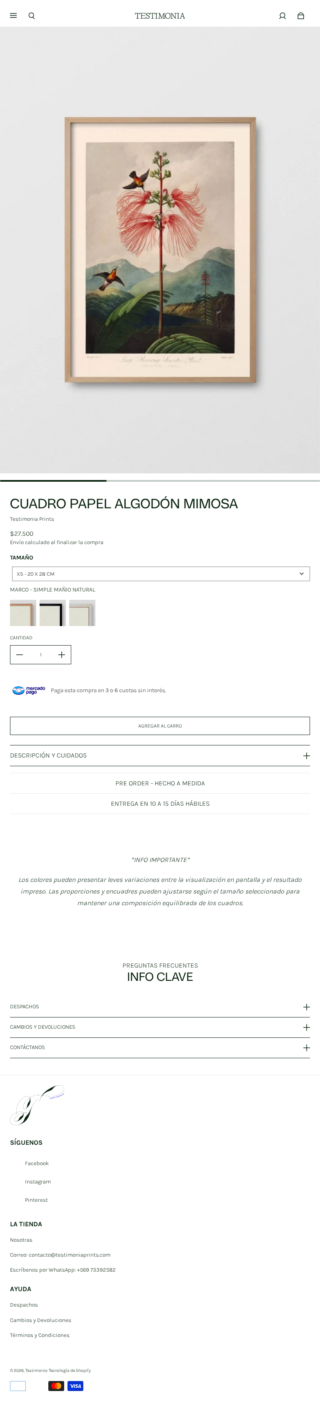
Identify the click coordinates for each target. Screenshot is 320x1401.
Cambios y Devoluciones (40, 1320)
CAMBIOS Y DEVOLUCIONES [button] (42, 1027)
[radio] (23, 613)
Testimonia (36, 1370)
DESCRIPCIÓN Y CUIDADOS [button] (48, 755)
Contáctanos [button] (27, 1047)
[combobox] (161, 574)
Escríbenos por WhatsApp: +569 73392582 (63, 1270)
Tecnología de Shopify (70, 1370)
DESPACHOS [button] (24, 1007)
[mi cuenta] (282, 16)
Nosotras (21, 1240)
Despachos (24, 1305)
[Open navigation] (19, 16)
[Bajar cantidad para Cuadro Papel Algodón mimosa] (19, 655)
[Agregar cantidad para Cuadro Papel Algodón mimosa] (61, 655)
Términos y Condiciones (40, 1335)
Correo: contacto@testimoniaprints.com (60, 1255)
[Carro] (301, 16)
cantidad (21, 638)
